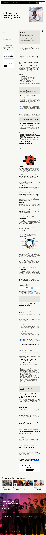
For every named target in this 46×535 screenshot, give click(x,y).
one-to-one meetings (24, 261)
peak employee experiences (31, 293)
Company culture (21, 67)
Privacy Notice (11, 531)
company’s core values (27, 317)
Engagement (31, 518)
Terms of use (16, 531)
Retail (23, 525)
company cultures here (25, 454)
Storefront (17, 525)
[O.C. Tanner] (9, 516)
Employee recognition (36, 220)
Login (36, 531)
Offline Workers (31, 525)
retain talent (26, 107)
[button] (15, 2)
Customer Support (40, 531)
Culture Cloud (18, 518)
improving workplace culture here (34, 429)
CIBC (25, 452)
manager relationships (31, 129)
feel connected (35, 168)
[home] (5, 3)
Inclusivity (28, 252)
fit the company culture (26, 410)
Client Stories (38, 518)
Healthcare (24, 518)
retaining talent (31, 35)
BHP (34, 452)
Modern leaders (29, 271)
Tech (23, 527)
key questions (34, 365)
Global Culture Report (28, 145)
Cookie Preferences (6, 531)
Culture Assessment (31, 292)
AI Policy (19, 531)
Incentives (17, 527)
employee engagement (32, 34)
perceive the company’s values (23, 348)
